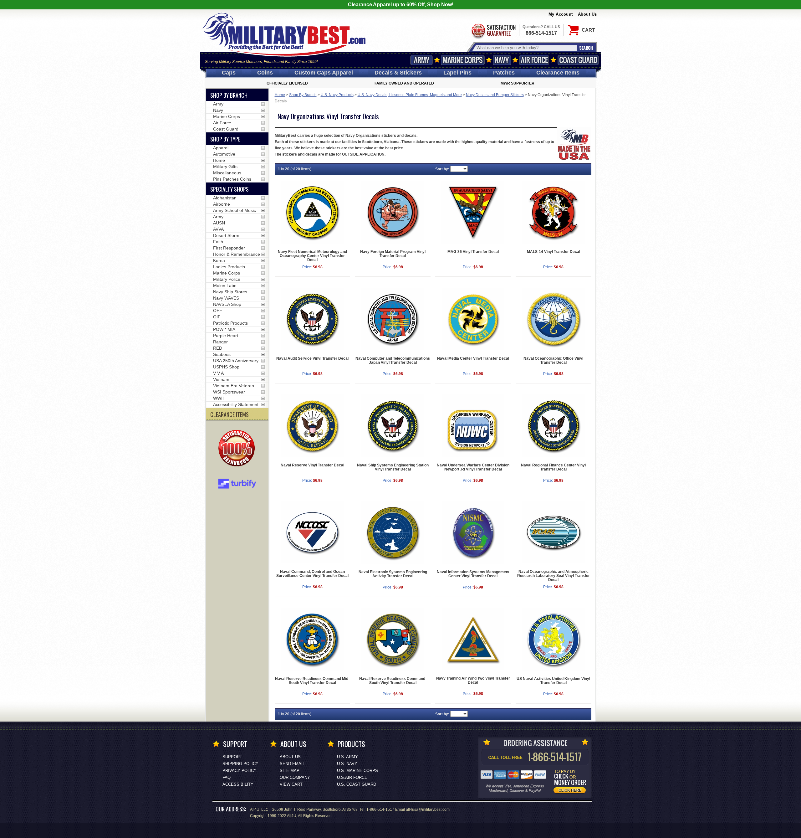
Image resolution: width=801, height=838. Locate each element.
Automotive (224, 154)
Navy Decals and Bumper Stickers (495, 95)
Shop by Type (225, 139)
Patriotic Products (230, 323)
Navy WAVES (226, 298)
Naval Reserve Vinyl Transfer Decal (312, 465)
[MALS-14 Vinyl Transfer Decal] (553, 212)
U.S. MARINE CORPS (357, 770)
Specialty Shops (229, 189)
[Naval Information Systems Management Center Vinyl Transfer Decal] (473, 532)
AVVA (218, 229)
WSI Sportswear (229, 391)
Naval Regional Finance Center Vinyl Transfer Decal (553, 467)
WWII (218, 398)
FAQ (226, 777)
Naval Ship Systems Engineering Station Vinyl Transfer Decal (393, 467)
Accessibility (237, 784)
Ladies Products (229, 266)
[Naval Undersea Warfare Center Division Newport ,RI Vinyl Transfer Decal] (473, 425)
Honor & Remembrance (236, 254)
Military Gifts (225, 166)
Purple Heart (225, 335)
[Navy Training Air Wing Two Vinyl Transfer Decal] (473, 639)
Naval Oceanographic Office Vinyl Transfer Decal (553, 360)
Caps (229, 72)
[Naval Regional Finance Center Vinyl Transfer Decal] (553, 425)
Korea (219, 260)
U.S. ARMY (347, 756)
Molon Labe (225, 285)
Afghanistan (225, 197)
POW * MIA (224, 329)
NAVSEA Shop (227, 304)
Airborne (221, 204)
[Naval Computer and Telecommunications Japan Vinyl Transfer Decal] (393, 319)
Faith (218, 241)
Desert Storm (226, 235)
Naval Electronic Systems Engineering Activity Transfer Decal (393, 574)
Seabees (222, 354)
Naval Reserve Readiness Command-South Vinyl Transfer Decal (392, 680)
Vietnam (221, 379)
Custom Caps (323, 72)
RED (217, 348)
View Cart (291, 784)
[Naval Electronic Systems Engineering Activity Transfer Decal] (393, 532)
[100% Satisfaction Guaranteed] (238, 449)
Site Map (289, 770)
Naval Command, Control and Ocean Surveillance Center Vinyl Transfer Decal (312, 573)
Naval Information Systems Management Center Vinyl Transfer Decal (473, 574)
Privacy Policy (239, 770)
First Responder (229, 247)
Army (421, 60)
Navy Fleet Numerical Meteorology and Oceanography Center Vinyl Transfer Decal (312, 255)
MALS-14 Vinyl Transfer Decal (553, 251)
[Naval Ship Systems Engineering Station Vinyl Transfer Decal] (393, 425)
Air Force (534, 60)
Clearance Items (557, 72)
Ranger (220, 341)
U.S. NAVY (347, 763)
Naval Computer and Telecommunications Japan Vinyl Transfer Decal (392, 360)
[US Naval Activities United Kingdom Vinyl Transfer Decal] (553, 639)
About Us (587, 14)
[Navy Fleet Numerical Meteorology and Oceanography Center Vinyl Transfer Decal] (312, 212)
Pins (457, 72)
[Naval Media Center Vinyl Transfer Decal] (473, 319)
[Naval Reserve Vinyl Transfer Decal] (312, 425)
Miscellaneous (227, 172)
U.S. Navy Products (337, 95)
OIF (217, 316)
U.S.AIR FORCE (352, 777)
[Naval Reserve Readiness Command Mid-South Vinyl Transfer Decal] (312, 639)
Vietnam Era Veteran (233, 385)
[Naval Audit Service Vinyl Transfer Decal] (312, 319)
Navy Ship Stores (230, 291)
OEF (217, 310)
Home (280, 95)
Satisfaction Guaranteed (493, 30)
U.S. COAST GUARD (356, 784)
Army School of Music (234, 210)
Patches (504, 72)
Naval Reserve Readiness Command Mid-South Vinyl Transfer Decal (312, 680)
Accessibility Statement (235, 404)
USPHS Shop (226, 366)
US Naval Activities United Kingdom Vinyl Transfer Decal (553, 680)
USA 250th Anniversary (235, 360)
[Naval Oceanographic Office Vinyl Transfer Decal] (553, 319)
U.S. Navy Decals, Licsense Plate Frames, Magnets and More (410, 95)
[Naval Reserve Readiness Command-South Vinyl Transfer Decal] (393, 639)
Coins (265, 72)
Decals (398, 72)
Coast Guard (578, 60)
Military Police (226, 279)
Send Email (292, 763)
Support (232, 756)
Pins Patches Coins (232, 179)
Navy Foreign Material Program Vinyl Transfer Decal (393, 253)
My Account (560, 14)
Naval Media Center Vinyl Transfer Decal (473, 358)
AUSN (219, 222)
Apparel (220, 147)
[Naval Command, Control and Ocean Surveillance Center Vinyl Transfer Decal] (312, 532)
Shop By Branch (303, 95)
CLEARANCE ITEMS (229, 414)
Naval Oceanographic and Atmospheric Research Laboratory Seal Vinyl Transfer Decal (553, 575)
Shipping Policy (240, 763)
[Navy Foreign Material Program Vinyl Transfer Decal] (393, 212)
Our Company (295, 777)
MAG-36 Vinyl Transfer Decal (473, 251)
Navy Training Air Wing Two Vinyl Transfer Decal (473, 680)
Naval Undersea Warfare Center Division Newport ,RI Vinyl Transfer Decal (473, 467)
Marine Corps (463, 60)
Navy (502, 60)
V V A (218, 373)
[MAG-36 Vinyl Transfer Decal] (473, 212)
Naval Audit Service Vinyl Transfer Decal (312, 358)
